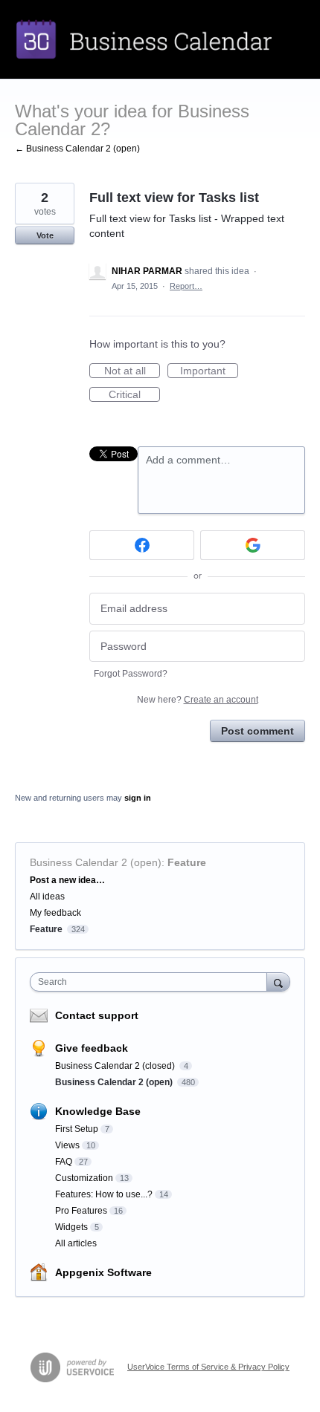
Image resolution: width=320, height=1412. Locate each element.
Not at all (132, 371)
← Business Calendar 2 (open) (77, 148)
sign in (137, 797)
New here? (197, 699)
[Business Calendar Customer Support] (160, 39)
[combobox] (151, 982)
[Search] (278, 981)
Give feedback (91, 1048)
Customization (84, 1178)
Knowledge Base (98, 1111)
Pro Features (81, 1211)
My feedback (55, 913)
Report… (186, 286)
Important (209, 371)
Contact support (96, 1015)
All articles (76, 1243)
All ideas (47, 896)
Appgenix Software (103, 1272)
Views (67, 1145)
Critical (134, 395)
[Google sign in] (252, 545)
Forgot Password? (130, 673)
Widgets (71, 1227)
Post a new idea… (67, 880)
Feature (186, 862)
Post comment (257, 731)
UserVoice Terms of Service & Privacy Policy (208, 1366)
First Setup (76, 1129)
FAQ (63, 1161)
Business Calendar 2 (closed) (116, 1066)
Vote (45, 235)
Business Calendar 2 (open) (95, 862)
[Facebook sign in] (141, 545)
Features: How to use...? (104, 1194)
